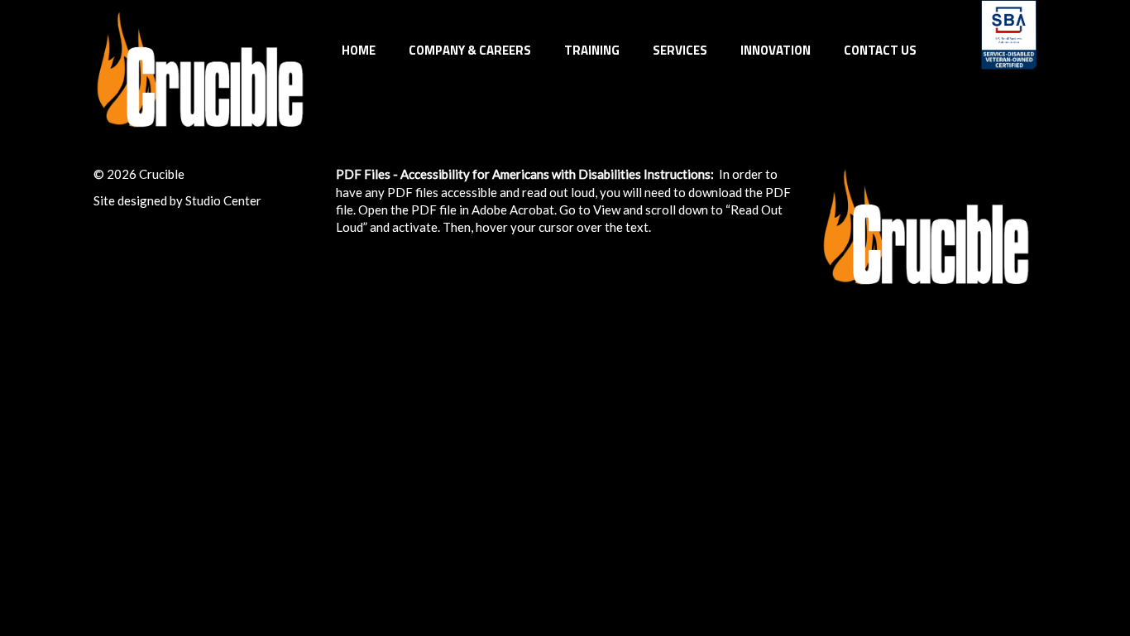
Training (592, 50)
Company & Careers (470, 50)
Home (359, 50)
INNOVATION (775, 50)
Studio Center (223, 200)
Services (680, 50)
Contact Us (880, 50)
